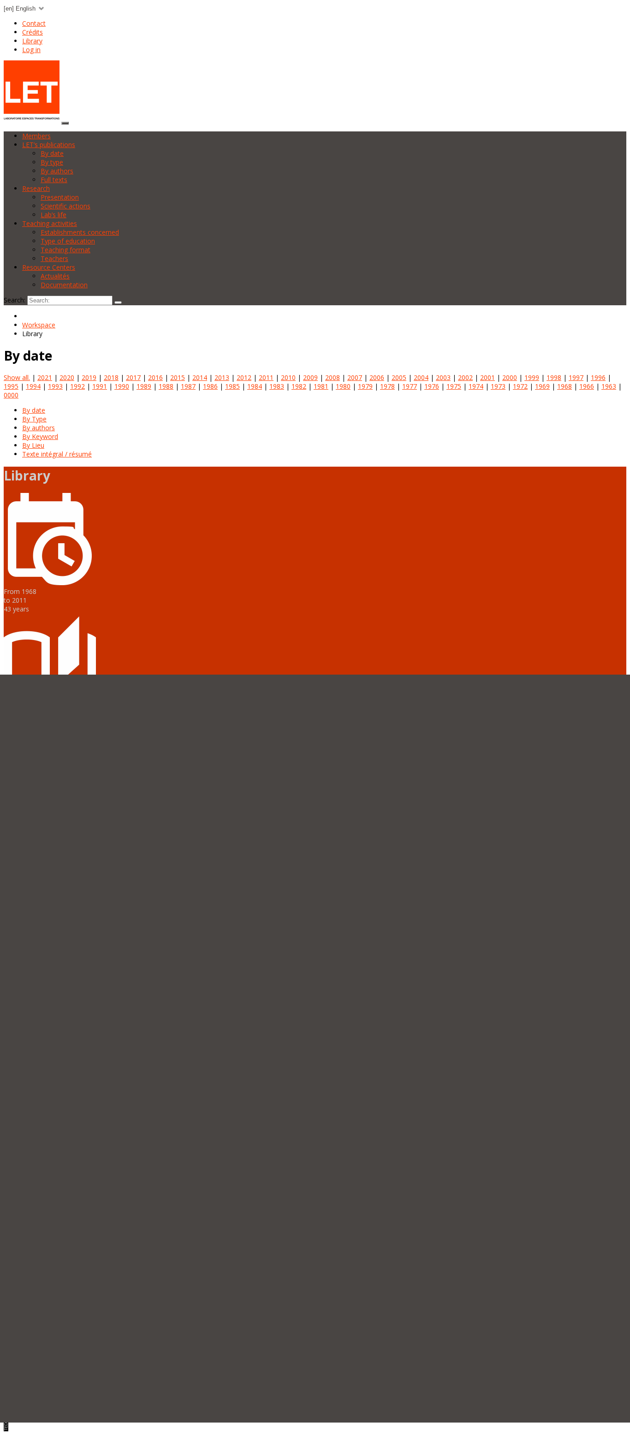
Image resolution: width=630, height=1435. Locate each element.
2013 (221, 377)
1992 (77, 386)
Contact (34, 23)
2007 (354, 377)
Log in (31, 49)
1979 (365, 386)
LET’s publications (48, 144)
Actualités (55, 276)
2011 (266, 377)
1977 (409, 386)
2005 (399, 377)
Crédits (32, 32)
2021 (44, 377)
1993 (55, 386)
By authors (57, 170)
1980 (343, 386)
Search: (14, 300)
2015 (177, 377)
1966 (586, 386)
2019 (89, 377)
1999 (531, 377)
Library (32, 40)
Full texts (54, 179)
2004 (421, 377)
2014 (199, 377)
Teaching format (65, 249)
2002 (465, 377)
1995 (11, 386)
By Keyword (40, 436)
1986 (210, 386)
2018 (111, 377)
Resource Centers (48, 267)
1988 (166, 386)
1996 (598, 377)
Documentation (64, 284)
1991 (99, 386)
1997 (576, 377)
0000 (11, 395)
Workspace (38, 324)
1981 (321, 386)
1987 (188, 386)
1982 (298, 386)
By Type (34, 419)
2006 (376, 377)
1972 (520, 386)
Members (36, 135)
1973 (498, 386)
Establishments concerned (80, 232)
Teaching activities (49, 223)
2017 (133, 377)
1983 (276, 386)
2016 (155, 377)
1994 (33, 386)
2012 (244, 377)
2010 (288, 377)
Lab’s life (53, 214)
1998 (554, 377)
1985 (232, 386)
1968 (564, 386)
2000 (509, 377)
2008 (332, 377)
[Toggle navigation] (65, 123)
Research (36, 188)
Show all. (17, 377)
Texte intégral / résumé (57, 454)
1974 (476, 386)
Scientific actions (65, 206)
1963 (608, 386)
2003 (443, 377)
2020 (66, 377)
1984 (254, 386)
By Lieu (33, 445)
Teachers (54, 258)
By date (52, 153)
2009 (310, 377)
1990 (121, 386)
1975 (453, 386)
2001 (487, 377)
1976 (431, 386)
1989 (144, 386)
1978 (387, 386)
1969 (542, 386)
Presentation (60, 197)
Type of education (68, 241)
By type (52, 162)
